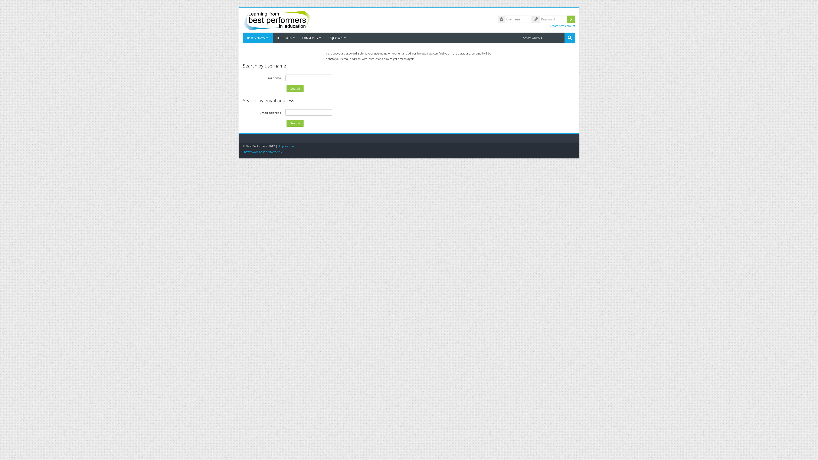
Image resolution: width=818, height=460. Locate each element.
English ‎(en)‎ (335, 38)
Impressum (286, 146)
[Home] (277, 20)
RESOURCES (284, 38)
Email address (270, 113)
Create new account (562, 26)
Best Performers (257, 38)
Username (273, 78)
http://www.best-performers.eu (264, 152)
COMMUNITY (310, 38)
